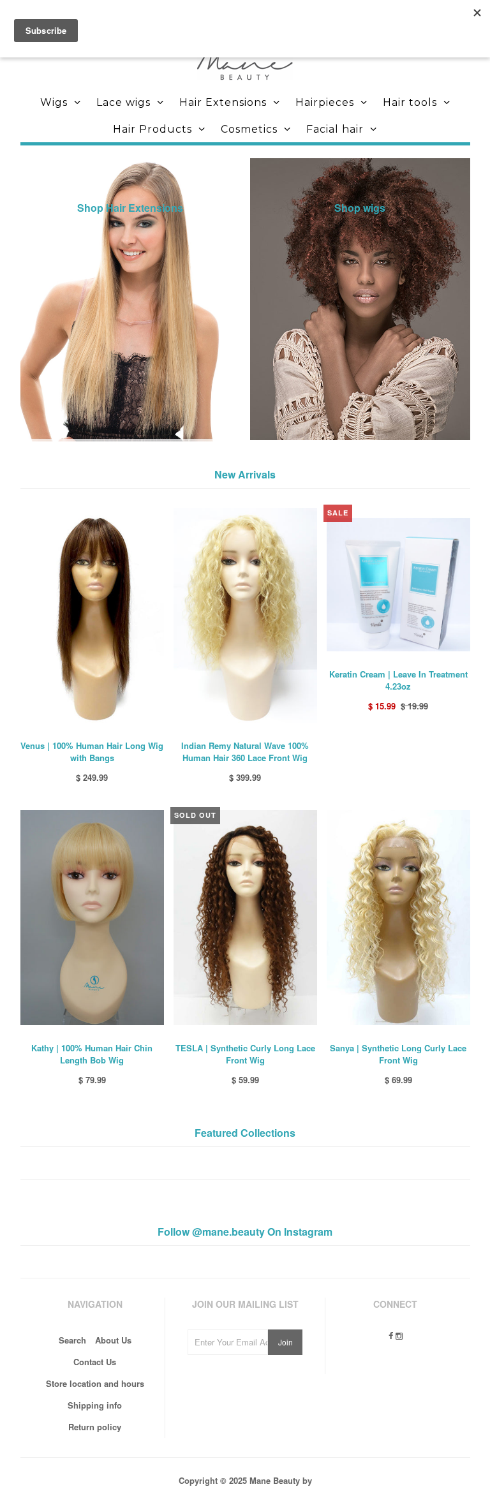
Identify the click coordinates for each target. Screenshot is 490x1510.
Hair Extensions (223, 102)
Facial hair (335, 129)
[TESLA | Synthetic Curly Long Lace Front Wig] (245, 1034)
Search (72, 1340)
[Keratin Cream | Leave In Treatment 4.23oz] (398, 661)
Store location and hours (95, 1383)
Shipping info (95, 1405)
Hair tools (410, 102)
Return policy (94, 1427)
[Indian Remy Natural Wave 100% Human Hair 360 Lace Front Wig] (245, 732)
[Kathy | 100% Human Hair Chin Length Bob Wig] (92, 1034)
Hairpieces (324, 102)
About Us (113, 1340)
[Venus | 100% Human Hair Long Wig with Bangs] (92, 732)
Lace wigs (123, 102)
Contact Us (94, 1362)
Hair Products (152, 129)
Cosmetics (249, 129)
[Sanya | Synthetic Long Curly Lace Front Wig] (398, 1034)
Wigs (54, 102)
